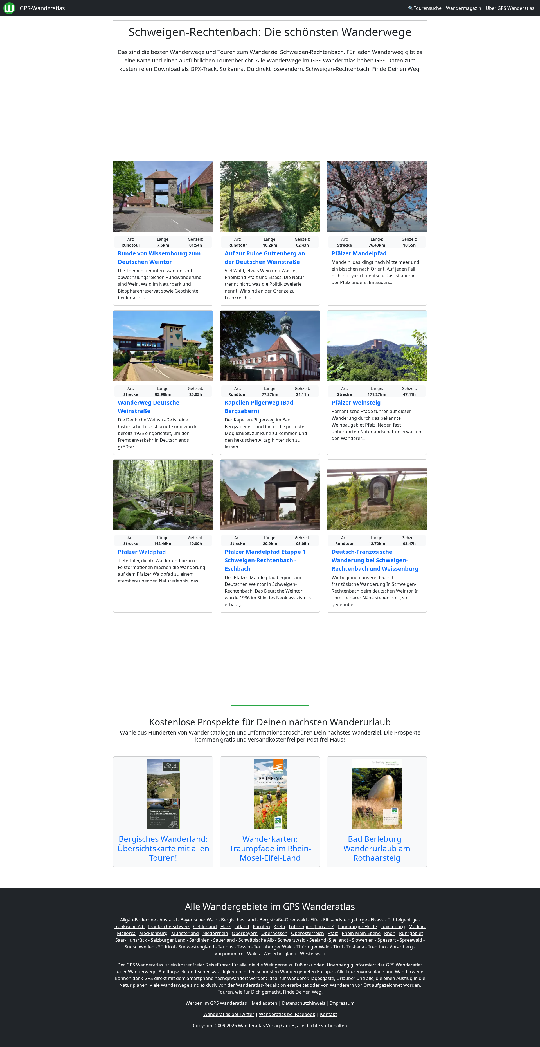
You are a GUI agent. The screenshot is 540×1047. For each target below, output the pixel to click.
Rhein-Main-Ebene (361, 933)
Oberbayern (245, 933)
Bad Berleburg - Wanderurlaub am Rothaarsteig (376, 848)
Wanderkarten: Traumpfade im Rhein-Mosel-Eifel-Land (270, 848)
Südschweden (139, 947)
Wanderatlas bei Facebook (287, 1014)
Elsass (377, 920)
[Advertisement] (270, 117)
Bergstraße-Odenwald (283, 920)
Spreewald (411, 940)
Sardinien (199, 940)
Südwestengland (196, 947)
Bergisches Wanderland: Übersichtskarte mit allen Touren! (163, 848)
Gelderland (205, 926)
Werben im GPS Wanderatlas (216, 1003)
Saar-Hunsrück (131, 940)
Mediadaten (264, 1003)
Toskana (355, 947)
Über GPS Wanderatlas (510, 8)
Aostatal (168, 920)
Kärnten (261, 926)
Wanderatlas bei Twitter (228, 1014)
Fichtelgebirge (402, 920)
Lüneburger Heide (357, 926)
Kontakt (328, 1014)
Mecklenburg (153, 933)
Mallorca (126, 933)
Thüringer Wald (313, 947)
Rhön (389, 933)
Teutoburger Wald (273, 947)
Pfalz (333, 933)
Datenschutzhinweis (303, 1003)
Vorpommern (229, 953)
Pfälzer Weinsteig (356, 402)
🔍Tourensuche (425, 8)
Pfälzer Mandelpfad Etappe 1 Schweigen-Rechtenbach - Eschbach (265, 560)
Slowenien (363, 940)
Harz (225, 926)
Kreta (279, 926)
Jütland (241, 926)
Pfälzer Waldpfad (142, 551)
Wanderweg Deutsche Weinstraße (148, 407)
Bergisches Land (238, 920)
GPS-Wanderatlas (42, 8)
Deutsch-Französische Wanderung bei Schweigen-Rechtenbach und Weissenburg (375, 560)
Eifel (315, 920)
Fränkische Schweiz (169, 926)
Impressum (342, 1003)
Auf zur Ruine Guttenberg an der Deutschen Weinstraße (265, 257)
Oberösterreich (307, 933)
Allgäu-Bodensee (138, 920)
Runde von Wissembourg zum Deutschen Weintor (159, 257)
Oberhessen (274, 933)
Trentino (377, 947)
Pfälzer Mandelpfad (359, 253)
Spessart (386, 940)
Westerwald (312, 953)
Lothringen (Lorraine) (311, 926)
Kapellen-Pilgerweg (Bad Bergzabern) (259, 407)
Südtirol (166, 947)
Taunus (225, 947)
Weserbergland (280, 953)
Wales (253, 953)
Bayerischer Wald (199, 920)
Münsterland (185, 933)
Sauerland (224, 940)
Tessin (243, 947)
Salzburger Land (168, 940)
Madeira (417, 926)
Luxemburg (393, 926)
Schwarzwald (292, 940)
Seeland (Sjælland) (328, 940)
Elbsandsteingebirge (345, 920)
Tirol (338, 947)
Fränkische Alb (129, 926)
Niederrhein (215, 933)
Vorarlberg (401, 947)
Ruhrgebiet (411, 933)
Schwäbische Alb (256, 940)
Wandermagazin (463, 8)
